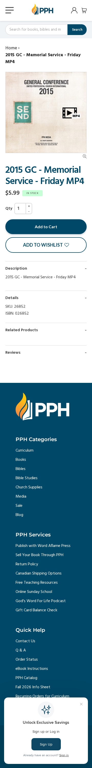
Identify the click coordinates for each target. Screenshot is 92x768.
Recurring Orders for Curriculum (42, 696)
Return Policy (27, 564)
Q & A (21, 650)
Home (11, 48)
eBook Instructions (32, 669)
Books (21, 459)
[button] (46, 245)
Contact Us (25, 641)
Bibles (21, 469)
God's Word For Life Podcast (41, 601)
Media (21, 496)
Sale (19, 505)
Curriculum (24, 450)
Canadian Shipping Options (39, 573)
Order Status (27, 659)
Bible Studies (27, 478)
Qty (8, 208)
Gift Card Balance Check (36, 610)
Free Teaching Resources (37, 582)
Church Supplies (29, 487)
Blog (19, 515)
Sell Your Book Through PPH (39, 555)
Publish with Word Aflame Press (43, 546)
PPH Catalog (26, 678)
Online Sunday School (34, 592)
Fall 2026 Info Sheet (33, 687)
